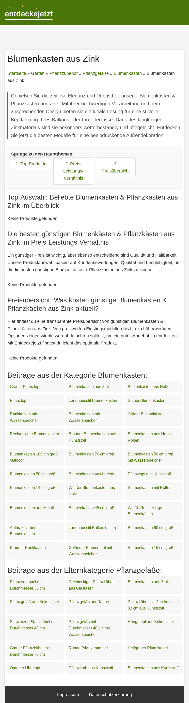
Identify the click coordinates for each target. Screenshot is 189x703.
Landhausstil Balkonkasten (92, 528)
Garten (38, 73)
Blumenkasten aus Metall (32, 508)
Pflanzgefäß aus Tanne (89, 602)
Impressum (68, 694)
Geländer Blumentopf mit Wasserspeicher (90, 551)
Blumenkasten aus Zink (89, 387)
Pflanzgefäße (96, 73)
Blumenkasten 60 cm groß (150, 528)
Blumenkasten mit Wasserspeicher (84, 417)
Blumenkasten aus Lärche (91, 474)
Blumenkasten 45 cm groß (91, 508)
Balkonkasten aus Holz (148, 387)
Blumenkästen (128, 73)
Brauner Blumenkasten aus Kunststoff (92, 437)
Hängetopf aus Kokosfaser (151, 622)
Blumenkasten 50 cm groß (33, 474)
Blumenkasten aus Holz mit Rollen (151, 437)
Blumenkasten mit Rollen (150, 487)
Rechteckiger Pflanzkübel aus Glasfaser (91, 585)
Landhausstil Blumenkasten (93, 400)
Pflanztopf (18, 400)
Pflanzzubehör (63, 73)
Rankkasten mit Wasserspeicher (24, 417)
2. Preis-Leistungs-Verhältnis (73, 171)
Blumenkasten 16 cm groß (150, 548)
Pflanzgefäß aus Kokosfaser (34, 602)
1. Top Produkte (31, 163)
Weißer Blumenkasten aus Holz (92, 490)
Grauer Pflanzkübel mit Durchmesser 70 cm (30, 651)
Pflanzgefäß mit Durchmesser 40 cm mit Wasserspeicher (89, 628)
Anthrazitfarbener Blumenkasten (25, 531)
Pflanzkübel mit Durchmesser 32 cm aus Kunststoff (153, 605)
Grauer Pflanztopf (25, 387)
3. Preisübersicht (116, 167)
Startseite (16, 73)
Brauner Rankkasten (28, 548)
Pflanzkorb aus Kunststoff (91, 668)
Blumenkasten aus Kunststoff (153, 668)
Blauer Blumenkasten (146, 400)
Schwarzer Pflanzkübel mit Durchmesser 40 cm (33, 625)
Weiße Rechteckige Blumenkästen (145, 511)
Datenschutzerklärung (110, 694)
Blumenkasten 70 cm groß (91, 454)
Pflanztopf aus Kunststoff (149, 474)
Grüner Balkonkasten (146, 414)
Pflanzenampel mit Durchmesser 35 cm (27, 585)
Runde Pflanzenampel (88, 648)
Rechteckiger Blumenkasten (34, 434)
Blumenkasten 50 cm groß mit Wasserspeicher (150, 457)
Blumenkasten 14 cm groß (33, 487)
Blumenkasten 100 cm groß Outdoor (34, 457)
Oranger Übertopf (25, 668)
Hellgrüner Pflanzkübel (148, 648)
